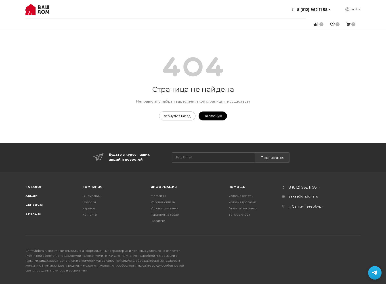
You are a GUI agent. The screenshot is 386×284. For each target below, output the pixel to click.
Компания (92, 187)
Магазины (158, 196)
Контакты (89, 214)
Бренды (33, 213)
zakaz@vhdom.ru (303, 196)
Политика (158, 221)
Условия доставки (164, 208)
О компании (91, 196)
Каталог (33, 187)
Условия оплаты (163, 202)
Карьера (89, 208)
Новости (89, 202)
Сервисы (34, 204)
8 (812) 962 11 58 (312, 10)
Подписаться (272, 158)
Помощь (237, 187)
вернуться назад (177, 116)
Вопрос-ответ (239, 214)
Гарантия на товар (165, 214)
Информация (164, 187)
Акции (31, 196)
